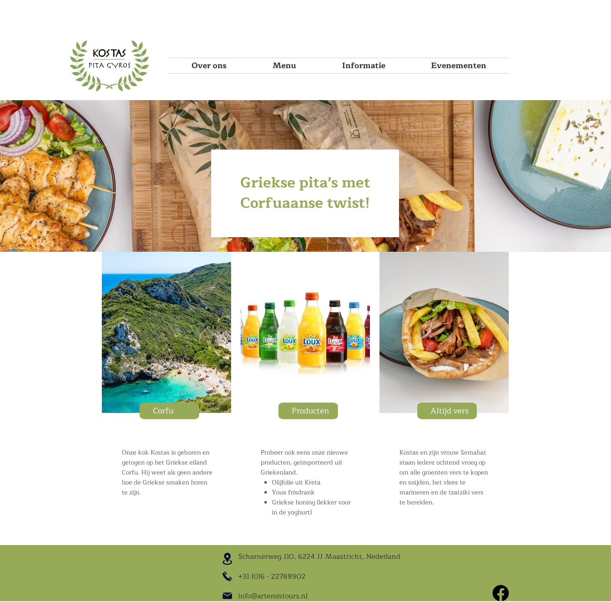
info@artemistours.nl (273, 596)
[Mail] (227, 595)
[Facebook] (501, 593)
